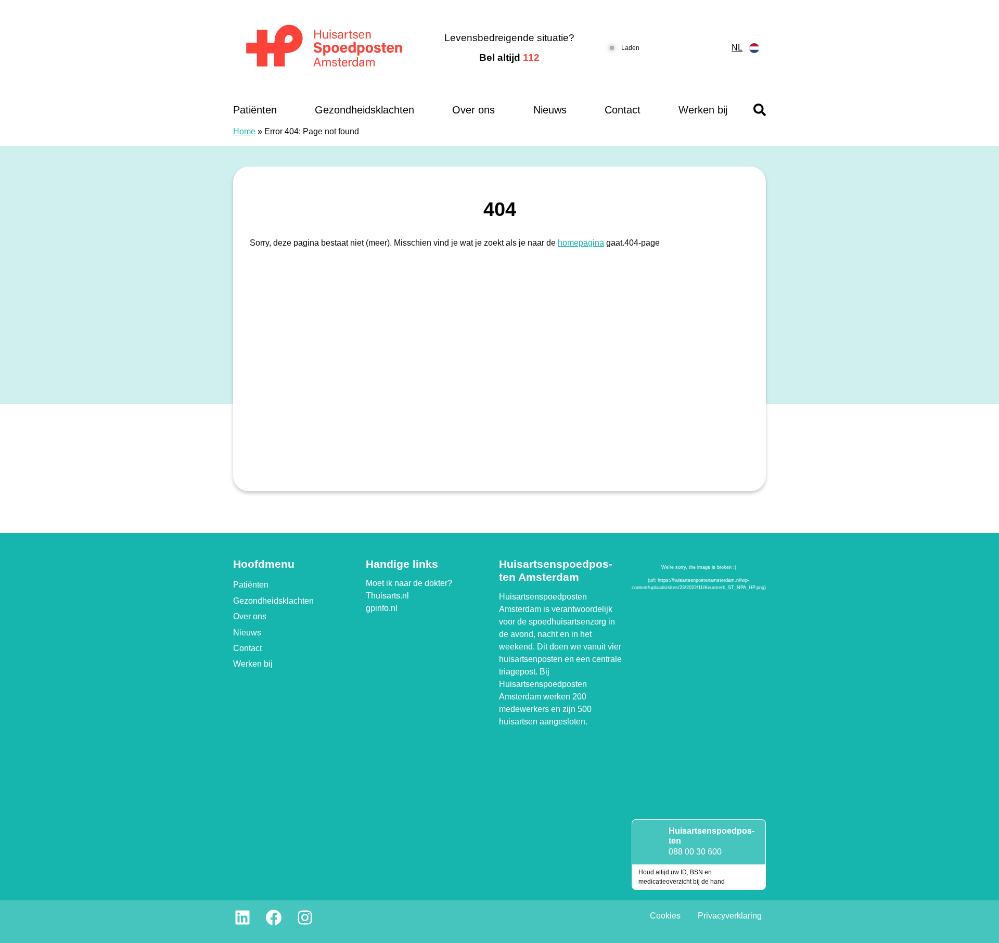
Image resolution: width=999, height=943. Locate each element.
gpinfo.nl (382, 608)
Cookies (665, 915)
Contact (623, 110)
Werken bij (702, 110)
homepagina (581, 242)
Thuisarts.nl (387, 595)
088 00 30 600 (695, 851)
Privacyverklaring (730, 915)
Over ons (473, 110)
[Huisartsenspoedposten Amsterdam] (325, 48)
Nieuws (550, 110)
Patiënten (255, 110)
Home (244, 131)
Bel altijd (509, 57)
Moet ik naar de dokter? (409, 583)
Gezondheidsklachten (364, 110)
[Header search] (759, 109)
